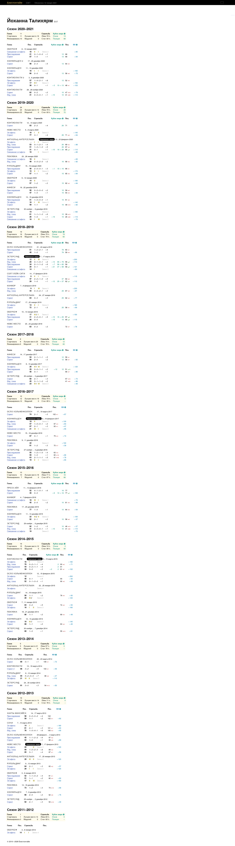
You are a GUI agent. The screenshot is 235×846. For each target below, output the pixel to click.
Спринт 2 (10, 668)
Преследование (13, 54)
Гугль (233, 14)
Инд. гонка (11, 95)
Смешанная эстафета (16, 51)
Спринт (10, 56)
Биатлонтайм (14, 2)
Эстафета (11, 70)
